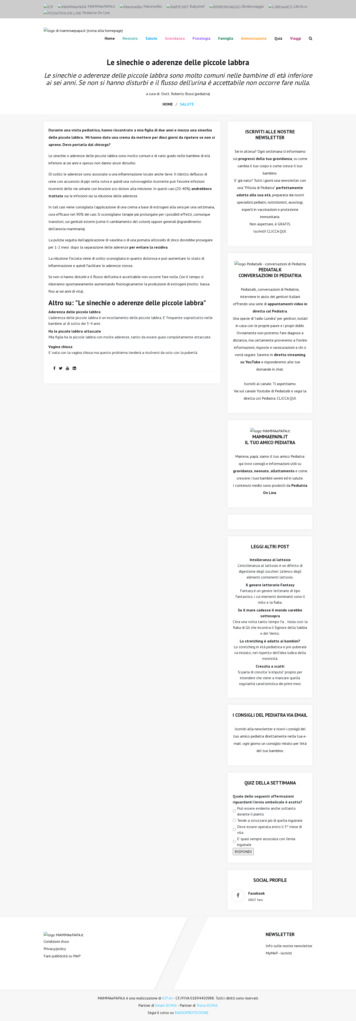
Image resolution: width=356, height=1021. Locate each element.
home (168, 104)
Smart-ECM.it (166, 1005)
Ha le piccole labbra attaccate (74, 331)
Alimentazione (254, 38)
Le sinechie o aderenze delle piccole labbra (178, 62)
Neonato (130, 38)
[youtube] (67, 368)
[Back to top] (345, 1010)
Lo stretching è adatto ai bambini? (270, 641)
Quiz (278, 38)
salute (187, 104)
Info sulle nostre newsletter (289, 945)
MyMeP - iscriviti (279, 953)
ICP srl (167, 998)
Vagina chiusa (60, 346)
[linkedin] (74, 368)
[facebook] (54, 368)
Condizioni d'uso (56, 941)
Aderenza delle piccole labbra (74, 311)
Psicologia (201, 38)
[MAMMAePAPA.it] (64, 934)
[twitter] (60, 368)
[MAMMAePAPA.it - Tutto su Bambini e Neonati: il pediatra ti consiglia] (83, 30)
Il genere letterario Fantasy (270, 584)
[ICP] (48, 6)
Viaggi (295, 38)
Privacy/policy (55, 948)
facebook (256, 893)
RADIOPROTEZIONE (192, 1012)
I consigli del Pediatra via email (270, 715)
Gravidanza (175, 38)
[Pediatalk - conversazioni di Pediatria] (270, 263)
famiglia (225, 38)
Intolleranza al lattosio (270, 559)
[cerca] (308, 38)
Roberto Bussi (182, 93)
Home (110, 38)
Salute (151, 38)
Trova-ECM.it (207, 1005)
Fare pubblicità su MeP (62, 955)
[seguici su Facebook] (237, 895)
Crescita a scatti (270, 666)
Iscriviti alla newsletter (254, 728)
